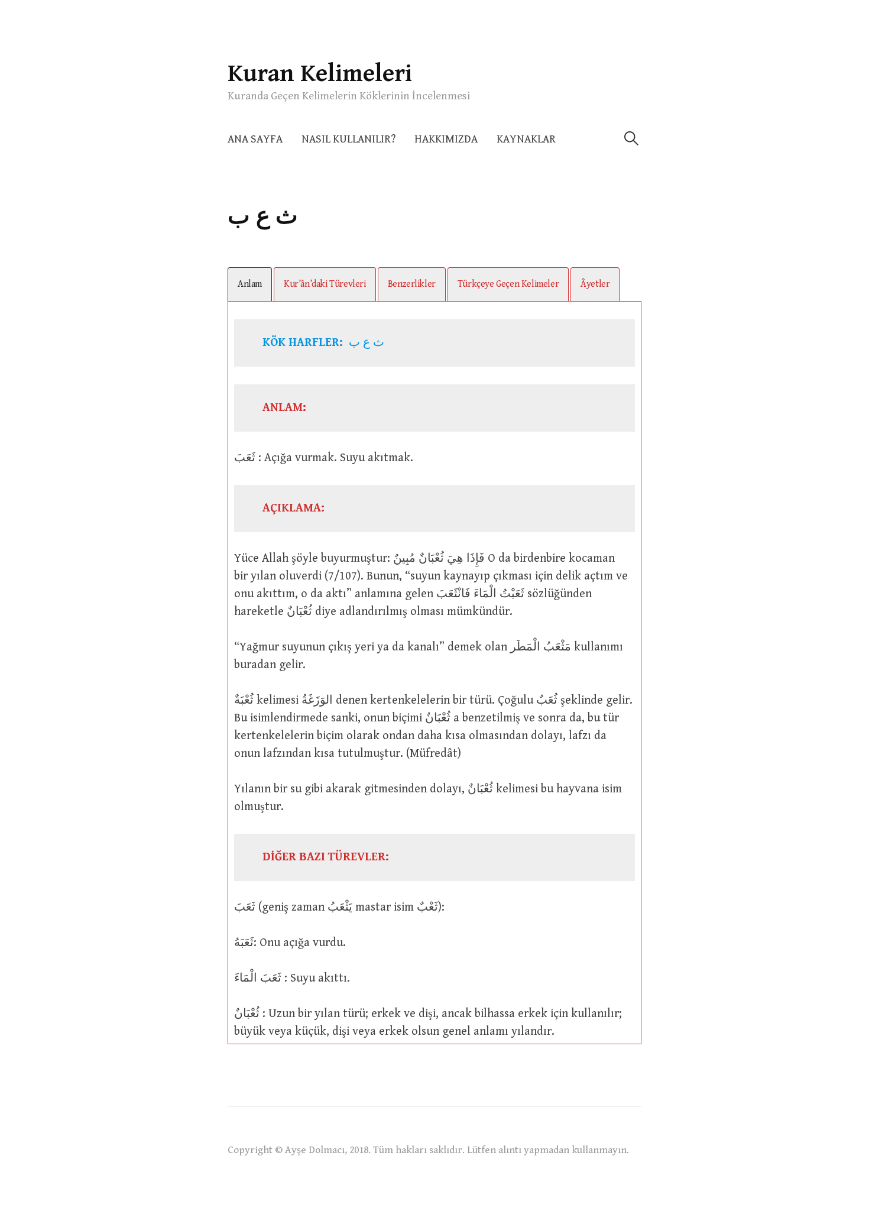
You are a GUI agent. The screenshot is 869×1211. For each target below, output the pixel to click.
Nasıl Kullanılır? (348, 139)
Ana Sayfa (255, 139)
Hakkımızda (446, 139)
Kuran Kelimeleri (320, 73)
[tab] (250, 284)
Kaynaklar (526, 139)
